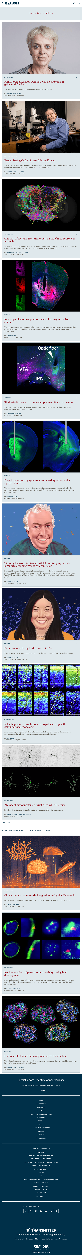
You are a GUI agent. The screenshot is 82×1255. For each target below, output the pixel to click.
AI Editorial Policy (41, 1186)
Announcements (41, 1169)
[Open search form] (74, 3)
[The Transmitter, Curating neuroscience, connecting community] (18, 3)
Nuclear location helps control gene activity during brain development (36, 974)
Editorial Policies (41, 1182)
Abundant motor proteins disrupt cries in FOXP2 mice (34, 805)
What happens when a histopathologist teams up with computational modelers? (35, 726)
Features (41, 1107)
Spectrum (10, 800)
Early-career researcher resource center (41, 1162)
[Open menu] (79, 3)
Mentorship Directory (41, 1165)
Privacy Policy (41, 1189)
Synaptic (7, 558)
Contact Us (41, 1196)
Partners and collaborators (41, 1155)
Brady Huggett (12, 581)
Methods (7, 315)
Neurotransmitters (10, 156)
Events (41, 1131)
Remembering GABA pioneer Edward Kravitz (29, 160)
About (41, 1148)
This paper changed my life (41, 1114)
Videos (41, 1121)
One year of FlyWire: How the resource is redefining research (39, 240)
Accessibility (41, 1193)
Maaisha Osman (25, 814)
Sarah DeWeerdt (13, 905)
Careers (41, 1172)
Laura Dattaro (12, 814)
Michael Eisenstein (14, 94)
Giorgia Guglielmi (13, 988)
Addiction (7, 397)
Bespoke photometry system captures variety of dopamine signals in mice (37, 482)
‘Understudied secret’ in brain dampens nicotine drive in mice (39, 402)
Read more (41, 1090)
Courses (41, 1134)
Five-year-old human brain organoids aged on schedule (35, 1056)
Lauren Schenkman (14, 414)
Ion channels (8, 77)
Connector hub (9, 719)
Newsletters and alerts (41, 1159)
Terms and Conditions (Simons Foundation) (41, 1179)
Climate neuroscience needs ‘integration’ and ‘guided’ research (39, 895)
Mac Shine (10, 738)
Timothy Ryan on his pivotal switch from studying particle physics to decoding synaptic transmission (37, 565)
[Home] (41, 1230)
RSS (41, 1176)
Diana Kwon (11, 335)
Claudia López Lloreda (15, 172)
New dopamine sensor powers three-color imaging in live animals (36, 321)
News (41, 1100)
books (41, 1128)
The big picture (9, 234)
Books (41, 1124)
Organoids (7, 1051)
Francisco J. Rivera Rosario (17, 253)
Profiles (41, 1111)
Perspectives (41, 1104)
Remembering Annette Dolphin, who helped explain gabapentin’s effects (34, 83)
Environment (8, 891)
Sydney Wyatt (12, 496)
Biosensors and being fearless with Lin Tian (28, 648)
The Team (41, 1152)
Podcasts (41, 1117)
